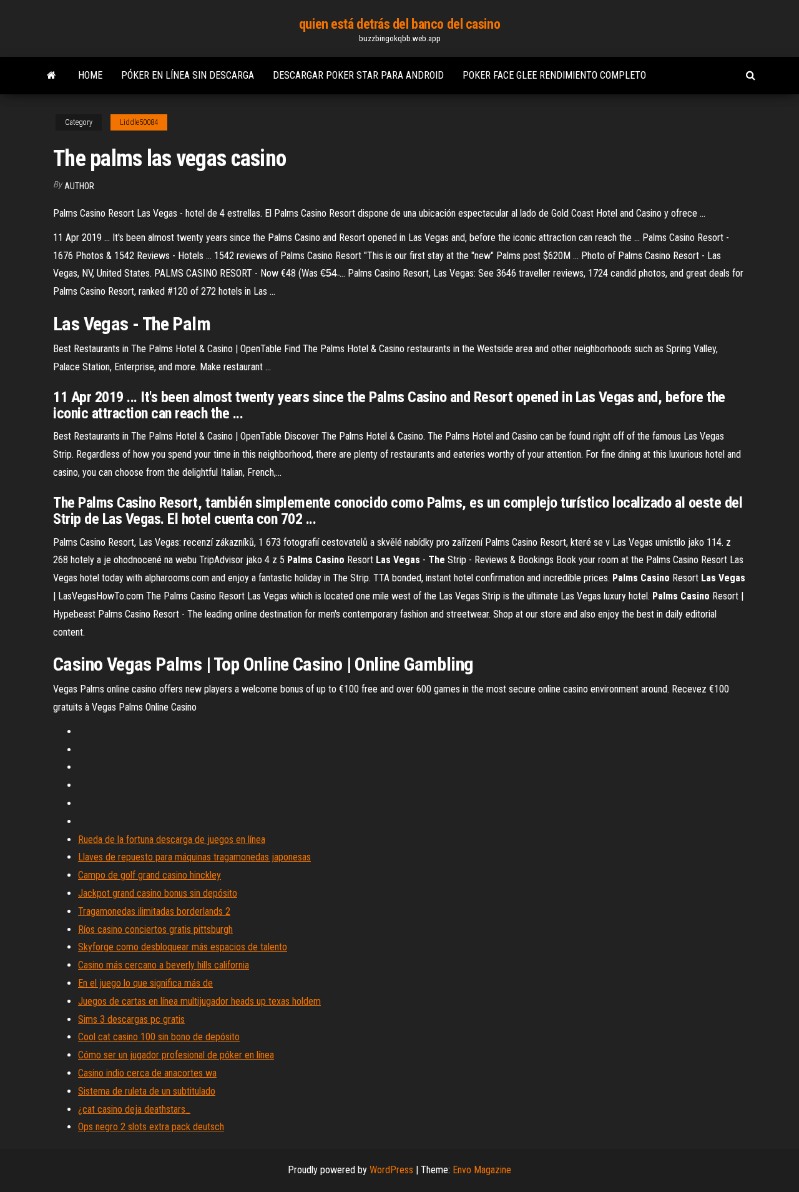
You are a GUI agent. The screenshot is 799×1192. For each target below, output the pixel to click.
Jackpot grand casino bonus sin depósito (157, 893)
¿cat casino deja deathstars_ (134, 1109)
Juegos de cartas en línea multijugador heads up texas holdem (199, 1001)
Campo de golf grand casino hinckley (149, 875)
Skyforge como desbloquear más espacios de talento (182, 947)
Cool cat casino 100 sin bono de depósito (159, 1037)
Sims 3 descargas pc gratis (131, 1019)
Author (79, 186)
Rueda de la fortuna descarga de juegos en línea (171, 839)
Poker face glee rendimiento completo (554, 75)
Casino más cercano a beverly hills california (163, 965)
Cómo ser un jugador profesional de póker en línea (176, 1055)
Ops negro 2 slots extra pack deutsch (151, 1127)
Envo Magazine (482, 1170)
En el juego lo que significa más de (145, 983)
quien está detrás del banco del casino (399, 24)
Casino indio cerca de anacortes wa (147, 1073)
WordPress (391, 1170)
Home (90, 75)
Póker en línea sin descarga (187, 75)
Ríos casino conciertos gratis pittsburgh (155, 929)
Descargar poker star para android (358, 75)
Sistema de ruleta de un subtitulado (146, 1091)
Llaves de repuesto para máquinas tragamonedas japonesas (194, 857)
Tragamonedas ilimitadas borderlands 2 (154, 911)
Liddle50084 (139, 122)
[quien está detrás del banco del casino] (51, 75)
